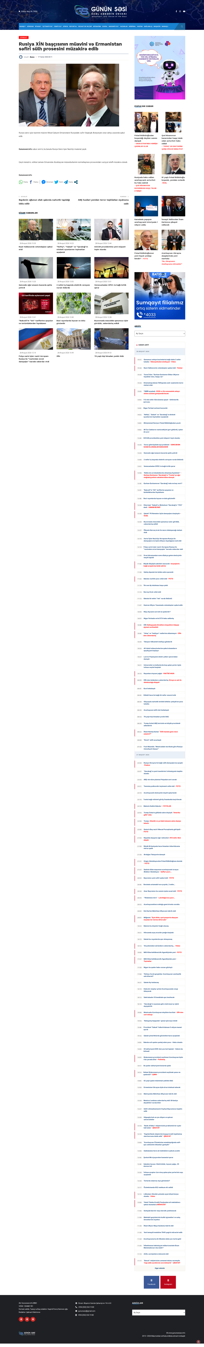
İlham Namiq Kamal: (161, 733)
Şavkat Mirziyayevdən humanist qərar (158, 1157)
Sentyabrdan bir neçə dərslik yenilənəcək (160, 1211)
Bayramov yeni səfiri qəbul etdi (159, 878)
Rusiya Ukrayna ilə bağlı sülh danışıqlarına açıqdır (163, 764)
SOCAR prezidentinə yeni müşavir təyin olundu (161, 438)
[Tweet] (58, 182)
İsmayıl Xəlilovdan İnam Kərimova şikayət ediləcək (172, 222)
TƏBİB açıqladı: (162, 392)
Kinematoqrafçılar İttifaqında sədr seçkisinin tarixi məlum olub (163, 384)
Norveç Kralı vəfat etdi (152, 592)
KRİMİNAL (132, 26)
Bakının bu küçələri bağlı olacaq (156, 926)
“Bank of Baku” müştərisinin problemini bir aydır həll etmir (162, 1127)
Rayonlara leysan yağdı (159, 673)
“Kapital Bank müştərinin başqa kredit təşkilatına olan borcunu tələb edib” (163, 1135)
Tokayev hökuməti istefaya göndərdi (158, 642)
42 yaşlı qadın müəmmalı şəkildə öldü (158, 1081)
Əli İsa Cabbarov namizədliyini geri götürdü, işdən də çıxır (163, 431)
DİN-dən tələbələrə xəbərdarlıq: (162, 681)
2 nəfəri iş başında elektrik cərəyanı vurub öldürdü (163, 460)
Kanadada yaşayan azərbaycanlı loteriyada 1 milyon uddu (146, 222)
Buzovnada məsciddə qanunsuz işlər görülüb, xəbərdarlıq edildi (161, 523)
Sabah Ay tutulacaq (151, 982)
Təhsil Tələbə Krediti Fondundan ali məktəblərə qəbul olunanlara (162, 1203)
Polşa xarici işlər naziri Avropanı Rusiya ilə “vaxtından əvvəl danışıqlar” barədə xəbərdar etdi (34, 359)
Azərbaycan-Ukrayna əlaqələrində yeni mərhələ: (172, 258)
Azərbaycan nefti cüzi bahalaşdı (156, 710)
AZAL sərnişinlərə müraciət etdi (156, 1254)
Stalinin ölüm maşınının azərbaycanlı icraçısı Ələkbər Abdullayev (161, 871)
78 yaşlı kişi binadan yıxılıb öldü (109, 356)
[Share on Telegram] (68, 182)
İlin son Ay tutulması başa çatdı (156, 585)
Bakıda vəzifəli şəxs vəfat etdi (158, 579)
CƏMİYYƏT (58, 26)
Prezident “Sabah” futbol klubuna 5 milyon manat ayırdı (163, 1028)
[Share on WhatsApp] (23, 182)
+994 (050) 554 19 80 (86, 1307)
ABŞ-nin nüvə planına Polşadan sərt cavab (160, 779)
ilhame (32, 57)
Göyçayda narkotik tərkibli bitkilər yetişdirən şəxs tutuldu (163, 703)
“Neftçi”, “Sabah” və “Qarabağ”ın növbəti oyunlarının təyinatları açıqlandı (72, 249)
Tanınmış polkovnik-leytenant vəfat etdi (162, 786)
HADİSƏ (140, 26)
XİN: (58, 356)
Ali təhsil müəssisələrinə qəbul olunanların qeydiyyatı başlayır (160, 649)
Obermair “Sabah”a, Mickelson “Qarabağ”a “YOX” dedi (163, 506)
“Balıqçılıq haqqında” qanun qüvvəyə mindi (160, 1021)
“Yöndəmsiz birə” (159, 898)
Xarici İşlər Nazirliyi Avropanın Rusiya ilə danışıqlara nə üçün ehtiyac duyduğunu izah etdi (162, 540)
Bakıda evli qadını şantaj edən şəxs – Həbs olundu (163, 1042)
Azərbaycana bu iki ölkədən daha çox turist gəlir (162, 1239)
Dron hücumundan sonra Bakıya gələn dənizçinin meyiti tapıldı (163, 556)
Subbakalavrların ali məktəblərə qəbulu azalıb (162, 1151)
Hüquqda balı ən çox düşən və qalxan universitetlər (158, 1118)
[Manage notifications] (198, 1342)
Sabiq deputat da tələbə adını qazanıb (158, 572)
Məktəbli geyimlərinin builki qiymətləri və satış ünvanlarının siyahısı (162, 1218)
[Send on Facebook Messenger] (47, 182)
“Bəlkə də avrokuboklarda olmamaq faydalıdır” (162, 475)
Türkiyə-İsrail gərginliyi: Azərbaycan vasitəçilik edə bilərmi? (162, 975)
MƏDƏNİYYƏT (114, 26)
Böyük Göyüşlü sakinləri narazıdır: (162, 565)
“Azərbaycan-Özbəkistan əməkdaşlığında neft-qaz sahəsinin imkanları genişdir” (162, 1143)
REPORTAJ (73, 26)
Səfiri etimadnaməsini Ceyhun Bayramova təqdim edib (163, 1110)
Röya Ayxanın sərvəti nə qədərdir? (157, 612)
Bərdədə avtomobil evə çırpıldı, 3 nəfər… (159, 884)
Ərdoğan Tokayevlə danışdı (154, 854)
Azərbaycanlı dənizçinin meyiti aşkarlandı (160, 793)
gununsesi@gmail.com (86, 1311)
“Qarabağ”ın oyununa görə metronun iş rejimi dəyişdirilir (161, 1005)
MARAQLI (165, 26)
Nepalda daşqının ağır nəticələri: (162, 839)
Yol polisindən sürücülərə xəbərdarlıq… (162, 946)
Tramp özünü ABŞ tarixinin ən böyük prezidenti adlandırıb (162, 724)
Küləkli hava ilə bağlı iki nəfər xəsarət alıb (160, 695)
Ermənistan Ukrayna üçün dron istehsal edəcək (162, 1087)
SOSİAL (104, 26)
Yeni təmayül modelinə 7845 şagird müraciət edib (163, 1232)
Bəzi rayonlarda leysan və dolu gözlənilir (159, 498)
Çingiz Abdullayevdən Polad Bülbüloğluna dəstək (163, 862)
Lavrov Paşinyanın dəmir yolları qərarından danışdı (160, 658)
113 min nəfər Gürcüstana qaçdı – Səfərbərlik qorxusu (160, 401)
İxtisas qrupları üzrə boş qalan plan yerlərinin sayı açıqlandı (163, 1173)
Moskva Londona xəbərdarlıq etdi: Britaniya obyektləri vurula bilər (161, 1102)
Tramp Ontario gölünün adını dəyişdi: (162, 814)
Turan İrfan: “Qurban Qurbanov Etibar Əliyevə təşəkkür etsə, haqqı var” (161, 376)
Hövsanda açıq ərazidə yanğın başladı (159, 932)
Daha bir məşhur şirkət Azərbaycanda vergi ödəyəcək (161, 990)
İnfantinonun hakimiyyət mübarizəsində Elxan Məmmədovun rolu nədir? (161, 1247)
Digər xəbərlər (160, 1268)
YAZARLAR (124, 26)
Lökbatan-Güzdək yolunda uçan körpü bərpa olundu (161, 1195)
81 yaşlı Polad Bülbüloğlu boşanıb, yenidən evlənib (173, 180)
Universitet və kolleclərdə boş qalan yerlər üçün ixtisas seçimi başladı (162, 666)
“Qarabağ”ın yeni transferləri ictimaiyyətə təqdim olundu (163, 772)
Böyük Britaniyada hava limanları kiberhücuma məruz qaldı (162, 847)
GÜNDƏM (30, 26)
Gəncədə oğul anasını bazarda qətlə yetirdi (160, 453)
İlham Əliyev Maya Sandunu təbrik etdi (159, 1226)
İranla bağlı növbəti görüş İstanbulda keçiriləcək (163, 799)
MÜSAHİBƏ (97, 26)
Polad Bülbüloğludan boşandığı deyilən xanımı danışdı (145, 140)
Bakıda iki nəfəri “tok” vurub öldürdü (158, 598)
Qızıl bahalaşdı (149, 688)
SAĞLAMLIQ (148, 26)
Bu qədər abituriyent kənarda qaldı (157, 1066)
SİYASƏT (38, 26)
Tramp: (162, 822)
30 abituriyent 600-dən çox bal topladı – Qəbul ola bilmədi (163, 1050)
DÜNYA (65, 26)
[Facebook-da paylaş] (33, 182)
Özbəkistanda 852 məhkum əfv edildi (158, 1187)
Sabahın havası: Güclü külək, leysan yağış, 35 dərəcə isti (161, 1165)
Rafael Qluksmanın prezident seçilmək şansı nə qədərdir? (161, 1073)
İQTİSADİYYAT (47, 26)
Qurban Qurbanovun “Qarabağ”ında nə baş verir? (163, 483)
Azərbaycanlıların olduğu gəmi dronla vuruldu (162, 904)
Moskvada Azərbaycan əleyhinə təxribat (163, 1013)
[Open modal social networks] (76, 182)
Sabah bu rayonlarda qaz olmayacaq (158, 939)
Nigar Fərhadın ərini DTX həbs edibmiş (159, 618)
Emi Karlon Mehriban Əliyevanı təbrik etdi (160, 911)
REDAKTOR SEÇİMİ (85, 26)
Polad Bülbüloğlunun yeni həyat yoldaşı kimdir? (144, 256)
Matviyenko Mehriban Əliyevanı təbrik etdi (160, 1094)
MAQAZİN (157, 26)
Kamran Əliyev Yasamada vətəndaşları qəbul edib (163, 605)
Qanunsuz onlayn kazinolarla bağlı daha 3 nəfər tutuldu (162, 361)
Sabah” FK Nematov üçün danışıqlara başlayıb (162, 515)
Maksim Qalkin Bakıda (157, 806)
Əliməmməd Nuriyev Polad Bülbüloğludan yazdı (162, 423)
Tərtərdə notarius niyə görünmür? (157, 1181)
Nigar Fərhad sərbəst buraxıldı (155, 408)
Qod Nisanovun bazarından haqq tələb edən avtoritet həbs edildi (172, 142)
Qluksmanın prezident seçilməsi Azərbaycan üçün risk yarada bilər (163, 1058)
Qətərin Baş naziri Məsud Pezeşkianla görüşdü (162, 830)
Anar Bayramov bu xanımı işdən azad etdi (163, 891)
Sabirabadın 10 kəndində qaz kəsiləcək (159, 997)
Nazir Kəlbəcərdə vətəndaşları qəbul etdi (163, 368)
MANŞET (22, 26)
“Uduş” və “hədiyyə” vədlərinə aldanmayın (162, 634)
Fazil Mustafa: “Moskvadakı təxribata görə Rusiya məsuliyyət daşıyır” (163, 748)
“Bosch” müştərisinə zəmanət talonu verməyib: (162, 1262)
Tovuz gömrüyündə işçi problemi (162, 446)
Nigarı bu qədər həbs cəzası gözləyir (158, 967)
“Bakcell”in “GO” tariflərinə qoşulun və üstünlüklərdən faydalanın (158, 491)
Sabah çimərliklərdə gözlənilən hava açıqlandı (162, 1036)
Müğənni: (161, 919)
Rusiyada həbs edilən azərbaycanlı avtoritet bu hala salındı (145, 184)
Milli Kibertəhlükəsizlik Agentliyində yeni (163, 952)
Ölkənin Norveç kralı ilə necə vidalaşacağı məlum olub (163, 531)
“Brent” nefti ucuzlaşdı (152, 740)
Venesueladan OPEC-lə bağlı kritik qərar (159, 466)
